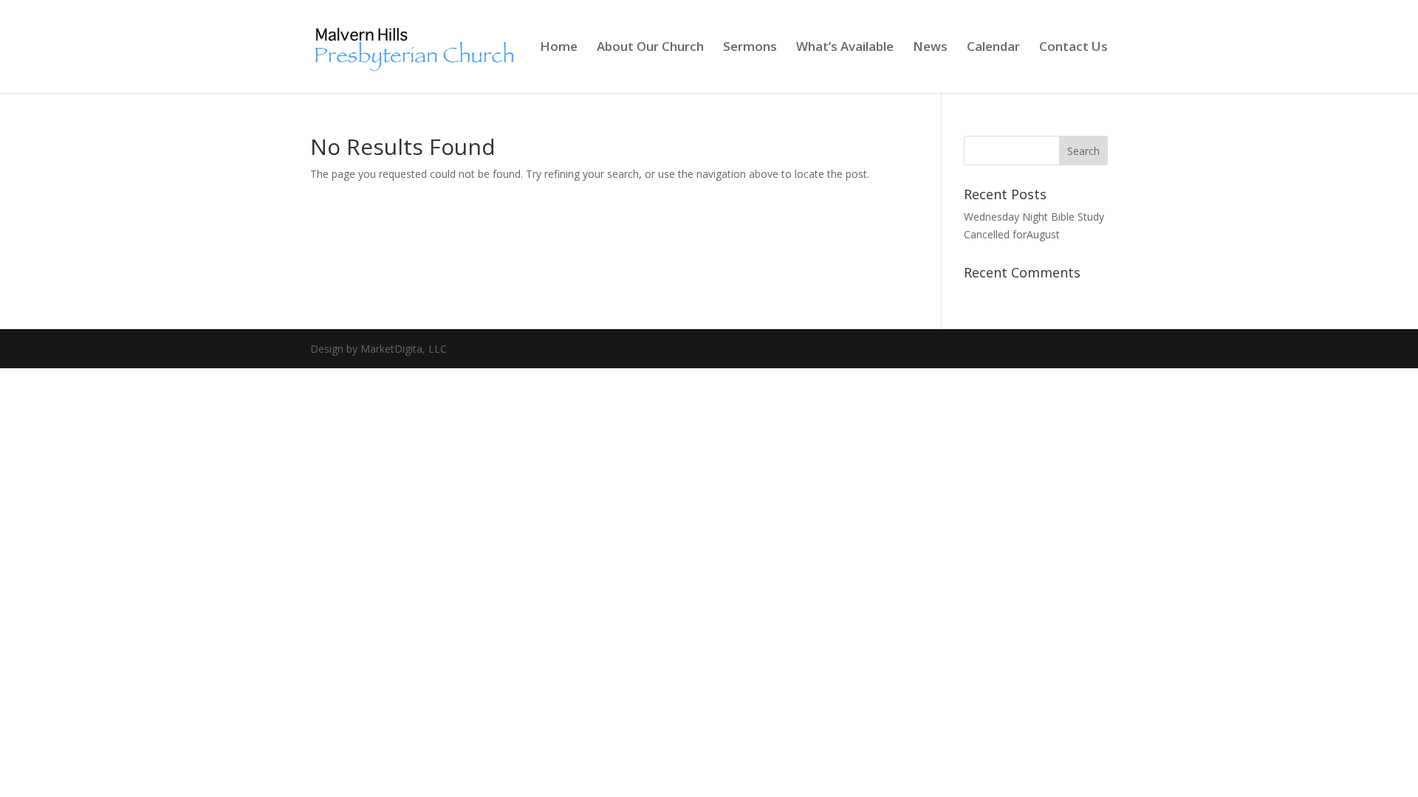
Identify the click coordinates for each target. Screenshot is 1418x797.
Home (559, 48)
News (930, 48)
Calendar (993, 48)
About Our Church (650, 48)
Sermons (750, 48)
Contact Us (1073, 48)
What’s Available (845, 48)
